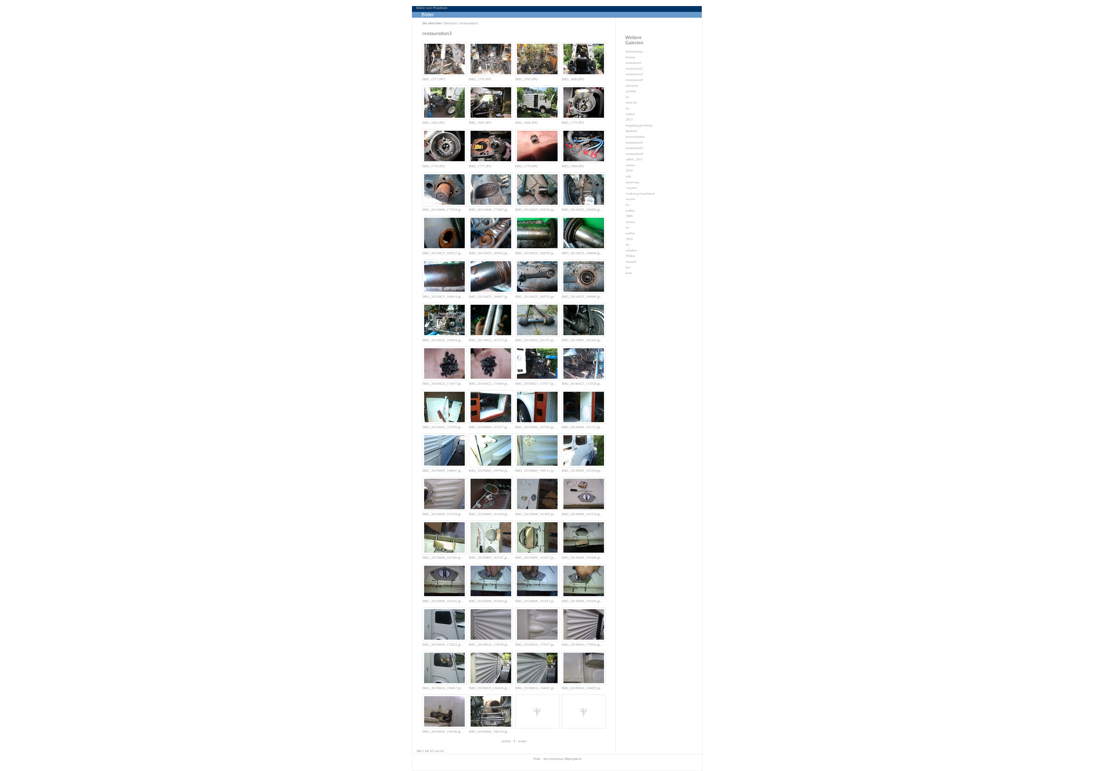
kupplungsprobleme (639, 125)
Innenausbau (634, 51)
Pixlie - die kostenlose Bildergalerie (557, 759)
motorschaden (635, 136)
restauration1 (634, 142)
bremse (630, 57)
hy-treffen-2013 (631, 113)
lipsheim (631, 130)
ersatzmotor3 (634, 74)
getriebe (631, 91)
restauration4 (634, 153)
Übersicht (450, 23)
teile (628, 176)
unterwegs (632, 182)
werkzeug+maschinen (640, 193)
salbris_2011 (634, 159)
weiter (522, 741)
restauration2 (634, 148)
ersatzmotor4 (634, 79)
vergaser (631, 187)
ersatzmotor (633, 62)
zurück (506, 741)
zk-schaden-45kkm (632, 250)
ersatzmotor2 (634, 68)
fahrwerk (632, 85)
